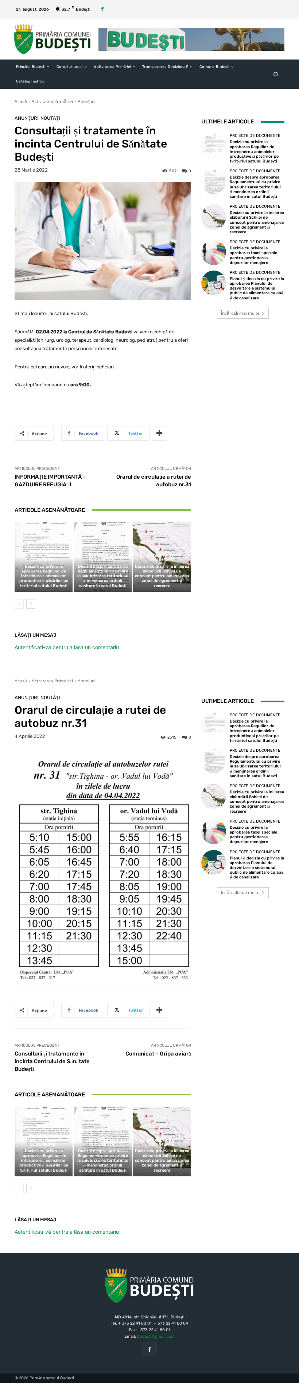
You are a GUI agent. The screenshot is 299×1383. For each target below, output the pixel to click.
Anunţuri (86, 101)
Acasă (21, 101)
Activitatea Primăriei (52, 101)
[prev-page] (19, 604)
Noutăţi (50, 118)
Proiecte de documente (43, 558)
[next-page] (30, 604)
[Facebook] (102, 9)
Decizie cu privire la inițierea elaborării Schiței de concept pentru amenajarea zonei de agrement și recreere (162, 576)
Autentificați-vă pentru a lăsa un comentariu (67, 647)
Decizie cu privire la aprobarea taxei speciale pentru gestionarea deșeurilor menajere (253, 255)
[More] (159, 433)
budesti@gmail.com (156, 1336)
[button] (276, 74)
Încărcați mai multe (240, 313)
